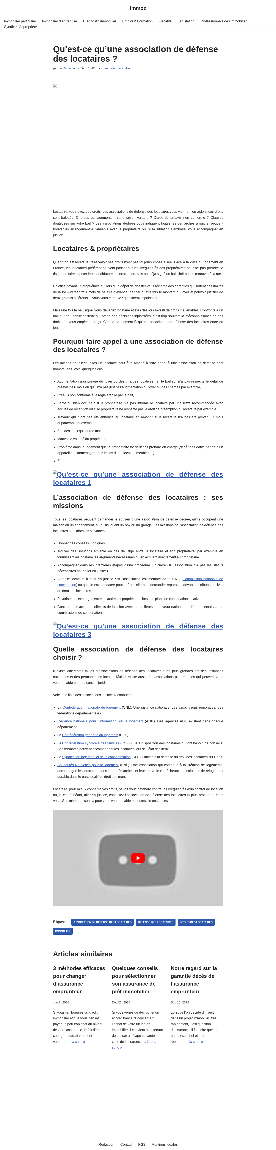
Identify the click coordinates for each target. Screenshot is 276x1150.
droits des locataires (196, 922)
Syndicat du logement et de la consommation (96, 757)
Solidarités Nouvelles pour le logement (88, 765)
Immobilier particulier (20, 21)
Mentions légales (165, 1144)
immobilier (63, 931)
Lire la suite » (75, 1042)
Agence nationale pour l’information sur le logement (101, 721)
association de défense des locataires (103, 922)
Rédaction (106, 1144)
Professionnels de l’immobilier (224, 21)
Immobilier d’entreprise (59, 21)
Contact (126, 1144)
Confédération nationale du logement (92, 707)
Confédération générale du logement (90, 735)
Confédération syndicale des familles (90, 743)
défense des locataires (155, 922)
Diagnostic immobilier (99, 21)
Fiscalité (165, 21)
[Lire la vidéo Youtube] (138, 858)
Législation (186, 21)
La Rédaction (67, 68)
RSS (142, 1144)
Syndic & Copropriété (20, 27)
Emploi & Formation (137, 21)
